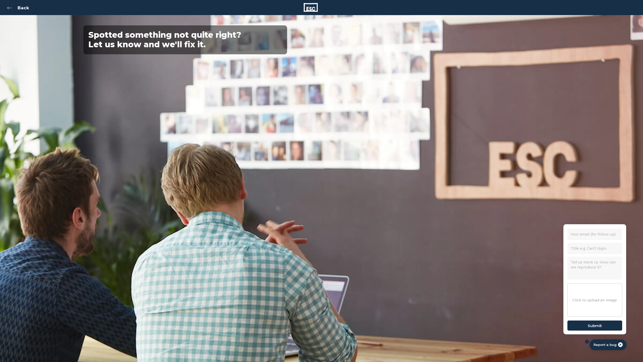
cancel (620, 344)
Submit (595, 325)
